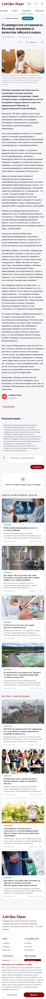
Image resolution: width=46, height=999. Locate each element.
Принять (34, 995)
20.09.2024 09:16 (8, 37)
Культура (39, 11)
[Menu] (42, 3)
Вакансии (6, 950)
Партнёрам (28, 950)
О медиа (5, 943)
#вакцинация (8, 407)
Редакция (6, 947)
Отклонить (12, 995)
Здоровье (26, 11)
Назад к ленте (12, 18)
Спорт (15, 11)
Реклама (27, 943)
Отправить (37, 467)
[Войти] (36, 3)
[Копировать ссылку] (42, 42)
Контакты (28, 947)
